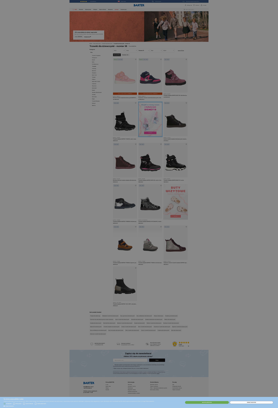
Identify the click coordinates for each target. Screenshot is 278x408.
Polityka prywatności (150, 401)
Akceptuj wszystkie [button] (207, 402)
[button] (79, 406)
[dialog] (139, 204)
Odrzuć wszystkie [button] (251, 402)
